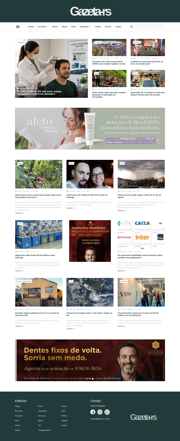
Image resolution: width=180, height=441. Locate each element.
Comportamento (44, 430)
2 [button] (90, 147)
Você (63, 411)
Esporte (108, 27)
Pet (39, 425)
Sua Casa (42, 416)
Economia (42, 27)
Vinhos (55, 27)
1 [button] (87, 147)
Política (98, 27)
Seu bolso (18, 416)
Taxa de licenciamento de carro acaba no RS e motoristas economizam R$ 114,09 (44, 92)
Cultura (118, 27)
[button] (18, 27)
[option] (90, 128)
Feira (17, 420)
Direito (64, 27)
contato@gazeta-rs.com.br (100, 419)
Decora (64, 406)
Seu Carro (21, 42)
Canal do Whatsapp (97, 406)
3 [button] (92, 147)
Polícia (31, 27)
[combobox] (147, 26)
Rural (73, 27)
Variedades (84, 27)
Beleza (40, 420)
